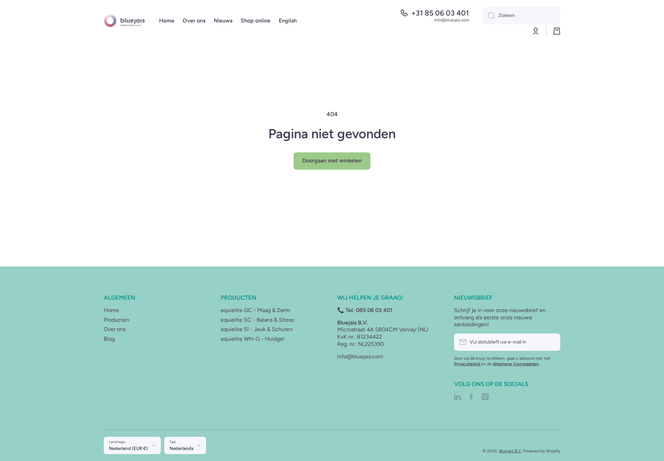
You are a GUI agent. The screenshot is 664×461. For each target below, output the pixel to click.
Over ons (115, 329)
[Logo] (124, 20)
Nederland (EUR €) (128, 448)
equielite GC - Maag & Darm (255, 310)
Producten (116, 320)
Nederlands (181, 448)
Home (111, 310)
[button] (556, 31)
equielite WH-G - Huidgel (252, 339)
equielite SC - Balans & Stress (257, 320)
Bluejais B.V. (510, 451)
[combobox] (521, 15)
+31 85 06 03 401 (440, 13)
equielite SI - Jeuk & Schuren (257, 329)
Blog (109, 339)
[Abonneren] (551, 342)
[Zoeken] (489, 15)
